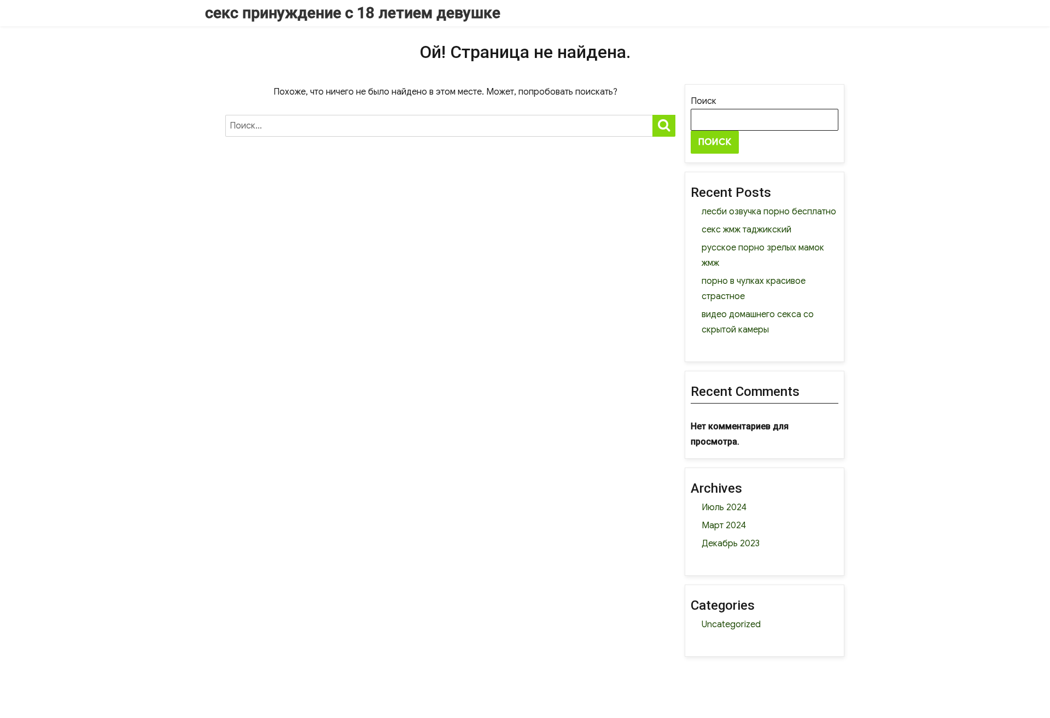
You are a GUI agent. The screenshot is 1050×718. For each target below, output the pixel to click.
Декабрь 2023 (731, 543)
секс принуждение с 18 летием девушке (352, 13)
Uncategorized (731, 624)
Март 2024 (724, 525)
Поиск (703, 101)
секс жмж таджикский (746, 229)
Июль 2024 (724, 507)
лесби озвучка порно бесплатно (769, 211)
